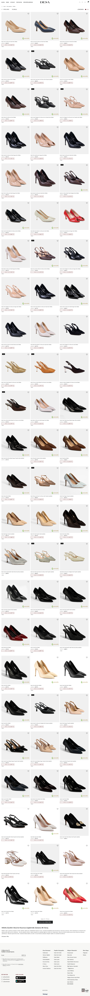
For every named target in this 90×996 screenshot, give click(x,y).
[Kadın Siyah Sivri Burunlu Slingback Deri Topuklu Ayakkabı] (45, 708)
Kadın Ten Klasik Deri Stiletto (36, 685)
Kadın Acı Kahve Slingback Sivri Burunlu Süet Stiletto (70, 382)
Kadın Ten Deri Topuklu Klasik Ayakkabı (38, 533)
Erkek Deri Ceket (57, 955)
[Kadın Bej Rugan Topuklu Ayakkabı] (15, 518)
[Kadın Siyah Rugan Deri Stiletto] (45, 858)
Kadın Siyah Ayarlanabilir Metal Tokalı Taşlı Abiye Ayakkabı (70, 647)
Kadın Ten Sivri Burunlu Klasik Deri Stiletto (9, 41)
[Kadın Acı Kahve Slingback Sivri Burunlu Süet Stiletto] (74, 367)
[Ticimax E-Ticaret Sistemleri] (45, 994)
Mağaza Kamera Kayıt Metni (73, 977)
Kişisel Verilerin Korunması (72, 961)
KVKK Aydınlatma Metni (72, 979)
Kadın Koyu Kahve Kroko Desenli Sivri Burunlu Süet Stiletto (12, 420)
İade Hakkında (70, 959)
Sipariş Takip (70, 973)
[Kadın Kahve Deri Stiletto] (15, 480)
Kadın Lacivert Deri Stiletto (6, 799)
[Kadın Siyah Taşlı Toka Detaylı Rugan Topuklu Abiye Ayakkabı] (15, 443)
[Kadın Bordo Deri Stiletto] (15, 632)
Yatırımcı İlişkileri (46, 955)
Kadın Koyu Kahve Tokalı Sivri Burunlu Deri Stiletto (40, 268)
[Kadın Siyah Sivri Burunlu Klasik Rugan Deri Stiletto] (15, 139)
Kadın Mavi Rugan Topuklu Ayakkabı (66, 496)
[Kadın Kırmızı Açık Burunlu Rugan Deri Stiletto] (74, 215)
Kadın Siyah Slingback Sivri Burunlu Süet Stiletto (69, 344)
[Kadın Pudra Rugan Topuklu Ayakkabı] (74, 708)
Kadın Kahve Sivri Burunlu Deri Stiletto (8, 117)
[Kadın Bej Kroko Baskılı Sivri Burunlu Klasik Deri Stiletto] (45, 329)
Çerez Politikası (70, 970)
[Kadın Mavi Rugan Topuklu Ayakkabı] (74, 480)
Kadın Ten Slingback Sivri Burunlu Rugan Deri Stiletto (11, 306)
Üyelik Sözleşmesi (71, 964)
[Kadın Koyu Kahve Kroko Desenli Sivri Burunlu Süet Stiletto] (15, 405)
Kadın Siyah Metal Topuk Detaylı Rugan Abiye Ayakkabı (70, 420)
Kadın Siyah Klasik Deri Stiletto (65, 685)
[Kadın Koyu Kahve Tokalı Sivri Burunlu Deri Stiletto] (45, 253)
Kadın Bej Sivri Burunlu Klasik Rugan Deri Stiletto (10, 268)
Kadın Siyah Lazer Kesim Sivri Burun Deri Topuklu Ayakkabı (42, 79)
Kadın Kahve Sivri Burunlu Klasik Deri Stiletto (68, 41)
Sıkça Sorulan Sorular (72, 957)
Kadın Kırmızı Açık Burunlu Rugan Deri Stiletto (68, 231)
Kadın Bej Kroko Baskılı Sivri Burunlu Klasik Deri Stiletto (41, 344)
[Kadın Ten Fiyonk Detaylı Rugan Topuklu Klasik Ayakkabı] (45, 745)
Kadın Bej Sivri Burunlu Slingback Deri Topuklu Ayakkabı (70, 571)
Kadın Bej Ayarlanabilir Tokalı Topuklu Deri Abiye (10, 873)
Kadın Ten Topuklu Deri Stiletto (36, 911)
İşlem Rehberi (70, 982)
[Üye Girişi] (85, 2)
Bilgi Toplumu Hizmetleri (72, 966)
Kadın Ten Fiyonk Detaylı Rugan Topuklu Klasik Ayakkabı (41, 761)
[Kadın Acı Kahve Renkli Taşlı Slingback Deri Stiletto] (74, 177)
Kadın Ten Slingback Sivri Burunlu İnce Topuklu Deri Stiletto (71, 117)
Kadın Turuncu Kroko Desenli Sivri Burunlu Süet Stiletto (41, 382)
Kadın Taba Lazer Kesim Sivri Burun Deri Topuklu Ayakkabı (41, 496)
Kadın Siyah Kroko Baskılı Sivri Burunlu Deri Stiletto (11, 231)
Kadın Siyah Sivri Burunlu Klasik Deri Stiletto (68, 155)
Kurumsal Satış (46, 961)
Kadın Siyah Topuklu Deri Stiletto (7, 911)
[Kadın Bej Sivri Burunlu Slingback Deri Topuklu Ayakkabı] (74, 556)
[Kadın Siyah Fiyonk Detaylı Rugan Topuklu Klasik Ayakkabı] (15, 745)
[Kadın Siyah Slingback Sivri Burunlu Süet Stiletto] (74, 329)
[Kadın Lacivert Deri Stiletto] (15, 783)
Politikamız (45, 957)
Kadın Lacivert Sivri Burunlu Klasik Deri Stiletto (39, 41)
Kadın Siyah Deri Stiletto (35, 647)
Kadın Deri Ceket (57, 952)
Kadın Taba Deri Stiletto (64, 458)
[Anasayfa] (2, 6)
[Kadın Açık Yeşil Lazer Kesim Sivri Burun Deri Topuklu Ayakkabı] (45, 556)
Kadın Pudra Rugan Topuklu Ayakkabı (67, 723)
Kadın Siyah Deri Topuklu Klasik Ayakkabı (9, 609)
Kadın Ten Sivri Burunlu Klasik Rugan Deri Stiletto (10, 193)
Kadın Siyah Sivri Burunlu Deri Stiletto (8, 79)
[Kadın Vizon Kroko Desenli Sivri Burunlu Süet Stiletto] (15, 367)
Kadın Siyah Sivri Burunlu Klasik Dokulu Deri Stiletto (11, 344)
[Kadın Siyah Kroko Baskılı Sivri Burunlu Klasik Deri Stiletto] (45, 291)
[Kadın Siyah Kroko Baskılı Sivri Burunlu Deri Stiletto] (15, 215)
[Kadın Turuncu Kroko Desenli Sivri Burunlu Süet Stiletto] (45, 367)
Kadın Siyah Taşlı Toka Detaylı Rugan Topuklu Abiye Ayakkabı (12, 458)
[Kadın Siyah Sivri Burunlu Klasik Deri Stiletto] (74, 139)
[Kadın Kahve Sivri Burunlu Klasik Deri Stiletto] (74, 26)
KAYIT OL (24, 955)
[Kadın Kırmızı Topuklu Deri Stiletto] (74, 896)
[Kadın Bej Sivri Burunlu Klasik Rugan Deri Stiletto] (15, 253)
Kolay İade (69, 955)
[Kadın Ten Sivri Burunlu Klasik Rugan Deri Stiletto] (15, 177)
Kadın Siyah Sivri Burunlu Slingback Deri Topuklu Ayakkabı (41, 723)
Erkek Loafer (56, 959)
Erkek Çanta (56, 964)
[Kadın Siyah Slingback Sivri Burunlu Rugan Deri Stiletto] (74, 253)
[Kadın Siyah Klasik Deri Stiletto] (74, 670)
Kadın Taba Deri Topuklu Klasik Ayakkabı (38, 458)
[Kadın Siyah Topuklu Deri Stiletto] (15, 896)
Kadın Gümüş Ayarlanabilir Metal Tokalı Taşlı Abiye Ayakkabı (12, 571)
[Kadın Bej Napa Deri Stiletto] (45, 821)
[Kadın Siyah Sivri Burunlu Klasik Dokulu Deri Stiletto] (15, 329)
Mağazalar (85, 952)
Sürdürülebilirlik (46, 959)
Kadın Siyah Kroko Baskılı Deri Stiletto (38, 609)
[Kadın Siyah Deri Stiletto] (45, 632)
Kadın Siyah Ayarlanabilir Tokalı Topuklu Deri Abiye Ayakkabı (12, 836)
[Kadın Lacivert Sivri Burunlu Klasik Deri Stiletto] (45, 26)
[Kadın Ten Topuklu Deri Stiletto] (45, 896)
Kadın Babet (56, 957)
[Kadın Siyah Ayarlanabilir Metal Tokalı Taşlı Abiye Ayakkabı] (74, 632)
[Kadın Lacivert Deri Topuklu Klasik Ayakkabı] (74, 745)
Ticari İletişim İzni (71, 975)
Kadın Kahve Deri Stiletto (6, 496)
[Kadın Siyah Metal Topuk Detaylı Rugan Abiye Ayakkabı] (74, 405)
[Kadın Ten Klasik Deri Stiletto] (45, 670)
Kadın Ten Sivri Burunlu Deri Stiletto (66, 79)
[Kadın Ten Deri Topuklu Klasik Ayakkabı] (45, 518)
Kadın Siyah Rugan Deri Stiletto (36, 873)
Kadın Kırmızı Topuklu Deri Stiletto (66, 911)
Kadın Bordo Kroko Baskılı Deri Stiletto (38, 799)
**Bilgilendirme (70, 968)
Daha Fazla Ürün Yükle (45, 922)
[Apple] (21, 977)
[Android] (21, 981)
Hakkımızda (45, 952)
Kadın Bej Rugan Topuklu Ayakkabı (7, 533)
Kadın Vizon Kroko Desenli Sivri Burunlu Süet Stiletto (11, 382)
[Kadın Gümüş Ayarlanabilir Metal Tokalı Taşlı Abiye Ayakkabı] (15, 556)
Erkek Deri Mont (57, 968)
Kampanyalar (70, 952)
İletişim (84, 955)
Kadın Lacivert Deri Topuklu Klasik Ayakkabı (68, 761)
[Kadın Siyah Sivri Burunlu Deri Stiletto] (15, 64)
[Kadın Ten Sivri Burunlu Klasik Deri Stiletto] (15, 26)
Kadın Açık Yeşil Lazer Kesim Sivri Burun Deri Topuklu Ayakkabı (42, 571)
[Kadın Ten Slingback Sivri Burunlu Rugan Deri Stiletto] (15, 291)
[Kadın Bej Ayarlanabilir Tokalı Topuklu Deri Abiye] (15, 858)
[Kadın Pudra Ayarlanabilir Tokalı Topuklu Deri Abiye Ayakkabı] (74, 858)
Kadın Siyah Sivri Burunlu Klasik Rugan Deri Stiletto (11, 155)
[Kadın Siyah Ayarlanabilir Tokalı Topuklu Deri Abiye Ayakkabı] (15, 821)
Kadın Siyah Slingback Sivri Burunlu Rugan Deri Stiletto (70, 268)
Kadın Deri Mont (57, 966)
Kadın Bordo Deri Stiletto (6, 647)
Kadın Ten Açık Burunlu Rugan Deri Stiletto (39, 155)
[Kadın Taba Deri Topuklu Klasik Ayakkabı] (45, 443)
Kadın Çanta (56, 961)
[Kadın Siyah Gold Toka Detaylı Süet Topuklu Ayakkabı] (74, 821)
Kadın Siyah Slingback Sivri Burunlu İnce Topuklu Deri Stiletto (42, 117)
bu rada (17, 959)
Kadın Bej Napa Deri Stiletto (36, 836)
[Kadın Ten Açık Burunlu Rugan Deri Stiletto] (45, 139)
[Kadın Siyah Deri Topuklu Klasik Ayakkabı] (15, 594)
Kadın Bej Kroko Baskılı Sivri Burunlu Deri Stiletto (40, 231)
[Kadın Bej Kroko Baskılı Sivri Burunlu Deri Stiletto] (45, 215)
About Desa (45, 966)
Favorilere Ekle (28, 13)
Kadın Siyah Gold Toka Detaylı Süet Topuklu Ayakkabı (70, 836)
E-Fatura (44, 964)
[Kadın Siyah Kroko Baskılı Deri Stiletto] (45, 594)
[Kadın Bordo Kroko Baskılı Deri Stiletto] (45, 783)
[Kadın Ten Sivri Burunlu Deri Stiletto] (74, 64)
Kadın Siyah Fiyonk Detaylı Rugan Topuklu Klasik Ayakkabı (12, 761)
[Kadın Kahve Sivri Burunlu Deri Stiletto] (15, 102)
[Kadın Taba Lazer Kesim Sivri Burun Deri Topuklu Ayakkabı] (45, 480)
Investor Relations (47, 968)
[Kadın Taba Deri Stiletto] (74, 443)
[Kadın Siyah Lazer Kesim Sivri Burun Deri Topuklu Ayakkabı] (45, 64)
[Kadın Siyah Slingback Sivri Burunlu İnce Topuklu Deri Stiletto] (45, 102)
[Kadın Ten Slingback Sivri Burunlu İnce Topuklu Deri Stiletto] (74, 102)
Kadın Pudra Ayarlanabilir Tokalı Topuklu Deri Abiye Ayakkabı (71, 873)
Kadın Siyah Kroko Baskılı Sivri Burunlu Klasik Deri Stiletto (41, 306)
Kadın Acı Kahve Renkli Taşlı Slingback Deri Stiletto (69, 193)
